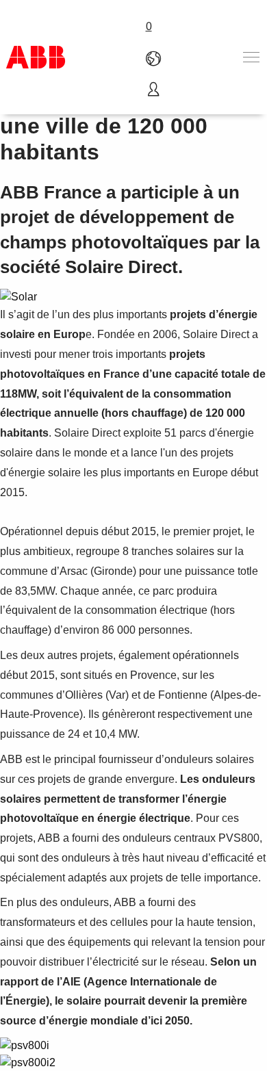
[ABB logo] (35, 57)
